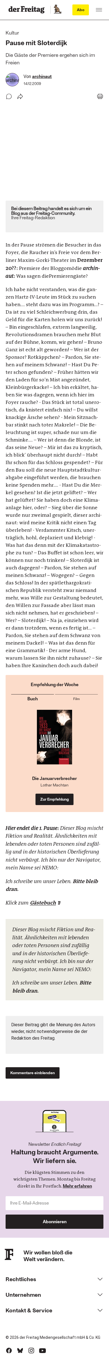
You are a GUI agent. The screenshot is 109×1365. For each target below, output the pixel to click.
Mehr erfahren (77, 1185)
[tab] (32, 697)
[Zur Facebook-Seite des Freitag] (9, 1350)
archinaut (42, 76)
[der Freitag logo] (28, 10)
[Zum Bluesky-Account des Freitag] (20, 1350)
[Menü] (98, 9)
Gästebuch (43, 902)
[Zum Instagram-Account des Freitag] (31, 1350)
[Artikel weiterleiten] (20, 96)
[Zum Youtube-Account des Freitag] (42, 1350)
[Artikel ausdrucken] (100, 96)
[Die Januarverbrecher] (54, 743)
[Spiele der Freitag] (57, 10)
